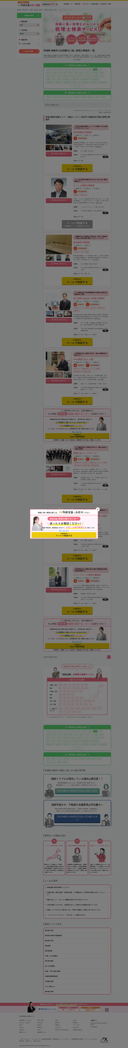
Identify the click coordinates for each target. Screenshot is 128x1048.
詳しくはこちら (64, 531)
